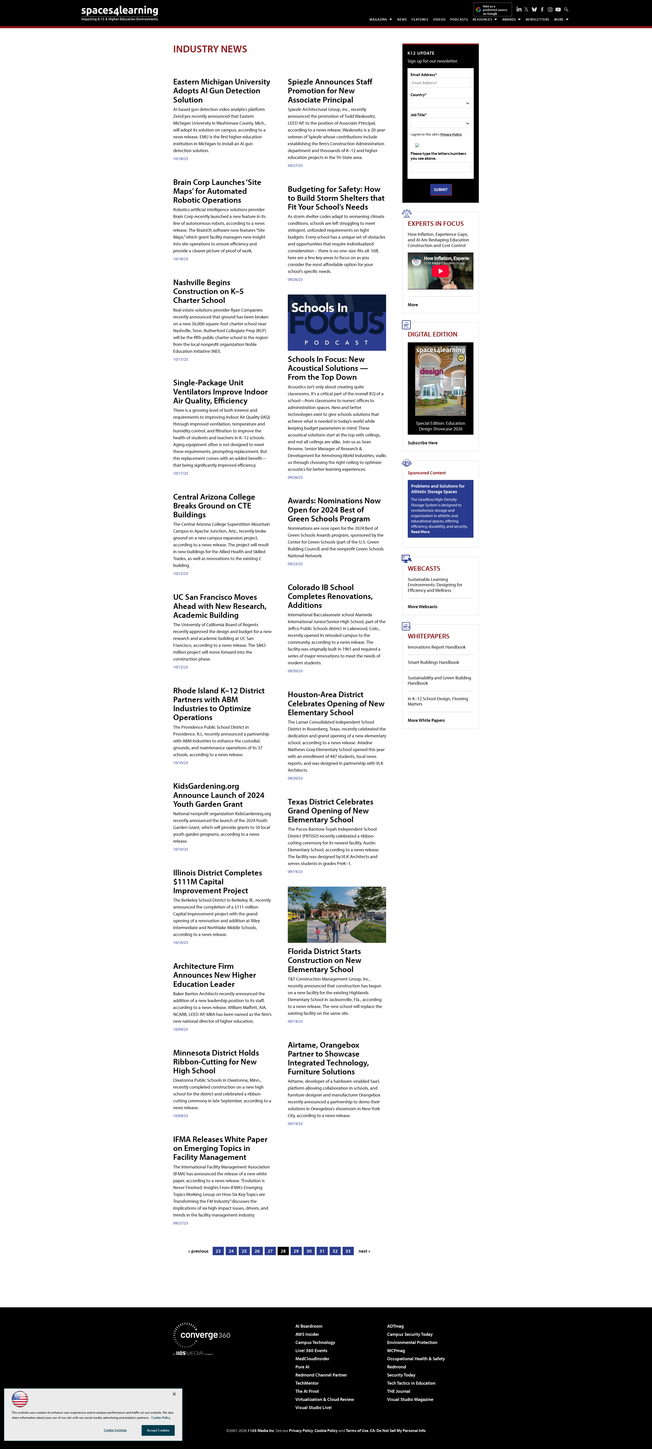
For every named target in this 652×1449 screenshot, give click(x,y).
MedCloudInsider (312, 1359)
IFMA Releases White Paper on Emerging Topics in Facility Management (220, 1148)
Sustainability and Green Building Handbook (439, 680)
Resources (482, 19)
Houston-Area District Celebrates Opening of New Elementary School (336, 703)
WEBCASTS (424, 568)
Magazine (378, 19)
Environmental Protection (412, 1342)
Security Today (401, 1375)
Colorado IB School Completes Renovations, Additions (330, 596)
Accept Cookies (158, 1430)
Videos (439, 19)
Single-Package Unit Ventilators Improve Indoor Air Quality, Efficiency (220, 391)
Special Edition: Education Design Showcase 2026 (440, 426)
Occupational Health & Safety (416, 1359)
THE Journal (398, 1391)
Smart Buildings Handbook (433, 662)
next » (364, 1251)
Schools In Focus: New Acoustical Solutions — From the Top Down (328, 368)
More (559, 19)
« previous (198, 1251)
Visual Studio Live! (313, 1407)
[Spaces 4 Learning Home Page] (120, 13)
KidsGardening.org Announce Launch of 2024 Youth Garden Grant (218, 795)
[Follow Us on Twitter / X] (526, 9)
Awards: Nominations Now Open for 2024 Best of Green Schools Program (334, 509)
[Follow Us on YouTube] (558, 9)
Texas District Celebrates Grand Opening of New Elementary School (330, 810)
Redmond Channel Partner (321, 1375)
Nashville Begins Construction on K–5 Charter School (208, 291)
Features (420, 19)
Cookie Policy (326, 1430)
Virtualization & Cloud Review (324, 1399)
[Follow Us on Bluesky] (534, 9)
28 (283, 1251)
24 (231, 1251)
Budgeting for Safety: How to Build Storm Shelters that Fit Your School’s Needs (336, 198)
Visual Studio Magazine (410, 1399)
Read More (420, 531)
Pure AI (302, 1367)
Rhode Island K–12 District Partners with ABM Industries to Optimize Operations (219, 703)
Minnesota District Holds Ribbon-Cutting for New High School (216, 1061)
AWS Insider (307, 1334)
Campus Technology (315, 1342)
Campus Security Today (410, 1334)
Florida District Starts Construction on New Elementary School (324, 960)
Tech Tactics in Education (411, 1383)
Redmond (396, 1367)
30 (309, 1251)
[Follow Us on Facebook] (542, 9)
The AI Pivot (307, 1391)
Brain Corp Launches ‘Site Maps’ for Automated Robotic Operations (217, 191)
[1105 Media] (203, 1381)
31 (322, 1251)
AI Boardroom (308, 1326)
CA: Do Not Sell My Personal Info (398, 1430)
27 (270, 1251)
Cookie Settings (115, 1430)
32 (335, 1251)
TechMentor (307, 1383)
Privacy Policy (451, 134)
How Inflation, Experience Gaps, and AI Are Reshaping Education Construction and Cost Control (438, 239)
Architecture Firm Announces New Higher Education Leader (214, 975)
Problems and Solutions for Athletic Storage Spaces (438, 488)
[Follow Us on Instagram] (550, 9)
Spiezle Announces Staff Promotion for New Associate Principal (330, 90)
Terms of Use (357, 1430)
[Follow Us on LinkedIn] (519, 8)
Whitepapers (429, 635)
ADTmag (395, 1326)
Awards (509, 19)
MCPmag (396, 1350)
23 (218, 1251)
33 (348, 1251)
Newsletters (537, 19)
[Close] (174, 1394)
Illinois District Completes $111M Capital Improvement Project (217, 881)
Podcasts (459, 19)
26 (257, 1251)
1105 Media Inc (261, 1430)
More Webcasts (423, 606)
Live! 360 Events (311, 1350)
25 (244, 1251)
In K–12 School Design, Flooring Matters (438, 701)
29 (296, 1251)
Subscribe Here (423, 443)
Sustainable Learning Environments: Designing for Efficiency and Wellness (435, 584)
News (402, 19)
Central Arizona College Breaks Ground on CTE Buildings (214, 505)
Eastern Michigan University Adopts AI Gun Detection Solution (221, 90)
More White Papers (426, 720)
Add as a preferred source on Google (495, 9)
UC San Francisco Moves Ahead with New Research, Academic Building (220, 606)
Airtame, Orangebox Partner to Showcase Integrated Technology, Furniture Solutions (328, 1058)
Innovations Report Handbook (437, 647)
